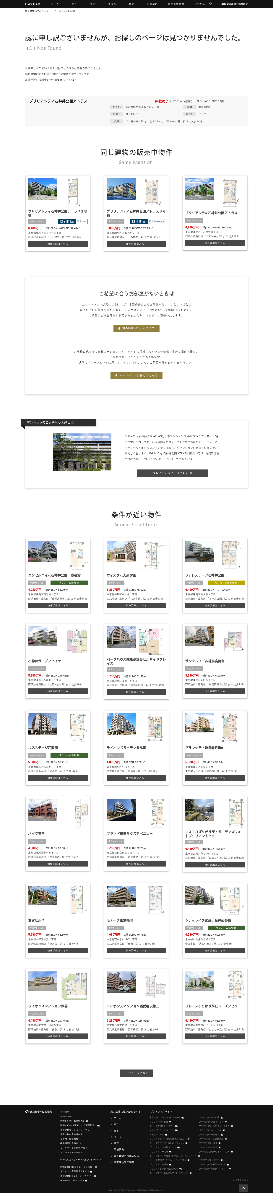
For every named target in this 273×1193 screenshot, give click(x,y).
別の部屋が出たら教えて (138, 328)
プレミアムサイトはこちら (171, 473)
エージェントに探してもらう (138, 375)
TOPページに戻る (136, 1073)
